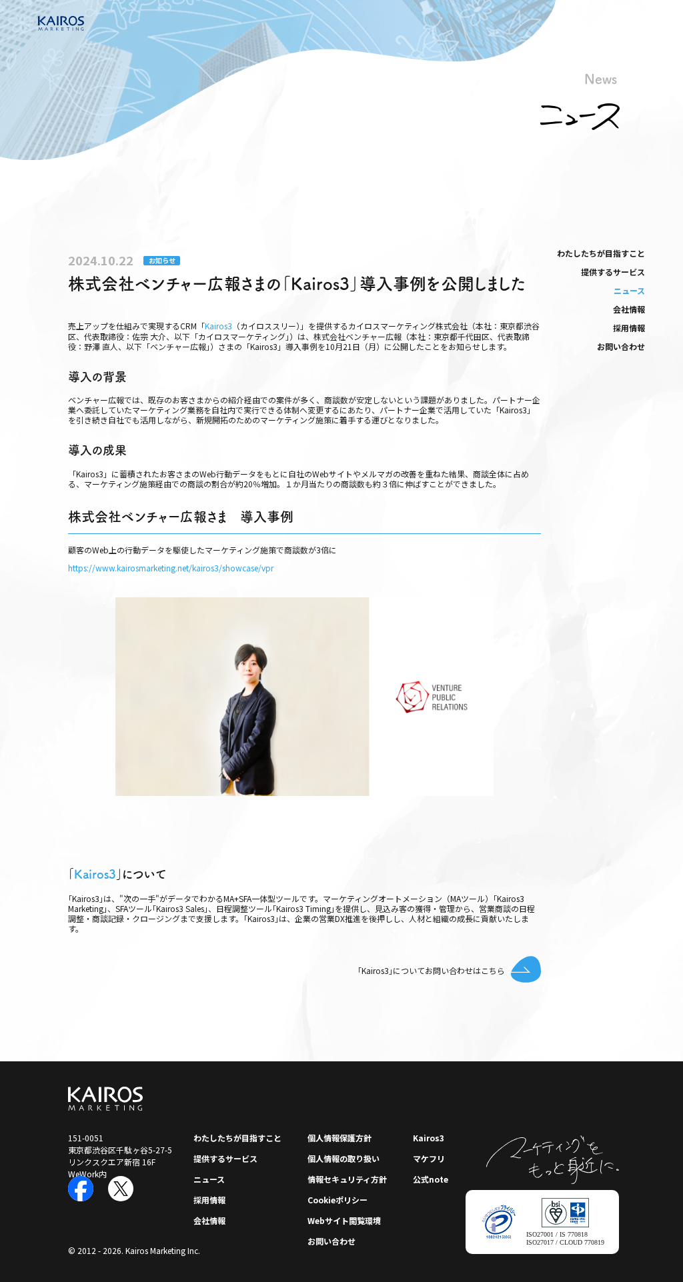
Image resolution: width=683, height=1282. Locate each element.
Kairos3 (218, 326)
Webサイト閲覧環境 (344, 1220)
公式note (430, 1179)
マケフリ (429, 1158)
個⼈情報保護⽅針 (339, 1137)
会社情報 (629, 309)
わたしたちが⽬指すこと (601, 253)
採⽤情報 (629, 328)
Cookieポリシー (337, 1199)
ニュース (629, 290)
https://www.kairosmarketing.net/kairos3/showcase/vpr (170, 568)
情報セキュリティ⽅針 (347, 1179)
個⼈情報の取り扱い (343, 1158)
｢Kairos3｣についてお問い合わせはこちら (431, 970)
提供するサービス (613, 272)
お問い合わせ (621, 346)
